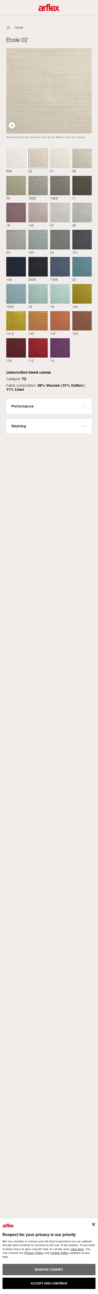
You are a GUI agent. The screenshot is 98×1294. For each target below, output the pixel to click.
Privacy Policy (34, 1252)
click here (77, 1249)
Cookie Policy (60, 1252)
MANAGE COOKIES (49, 1269)
